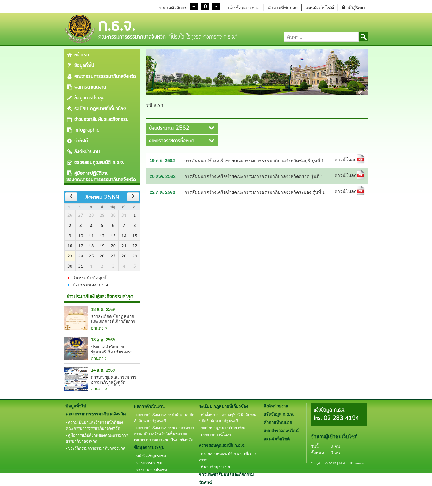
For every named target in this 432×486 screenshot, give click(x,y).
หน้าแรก (81, 55)
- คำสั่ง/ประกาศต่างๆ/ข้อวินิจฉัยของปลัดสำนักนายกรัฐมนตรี (228, 418)
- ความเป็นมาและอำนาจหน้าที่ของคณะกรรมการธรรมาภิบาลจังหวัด (94, 425)
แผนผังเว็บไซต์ (319, 7)
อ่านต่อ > (99, 328)
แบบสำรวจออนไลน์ (281, 430)
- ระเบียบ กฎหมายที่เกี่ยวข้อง (222, 428)
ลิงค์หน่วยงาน (87, 151)
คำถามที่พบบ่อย (283, 7)
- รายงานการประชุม (150, 470)
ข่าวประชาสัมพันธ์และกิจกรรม (101, 119)
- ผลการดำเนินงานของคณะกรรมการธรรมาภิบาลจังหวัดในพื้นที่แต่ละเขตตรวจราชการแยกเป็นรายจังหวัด (164, 434)
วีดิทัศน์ (81, 141)
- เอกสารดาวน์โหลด (215, 434)
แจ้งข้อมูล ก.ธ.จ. (244, 7)
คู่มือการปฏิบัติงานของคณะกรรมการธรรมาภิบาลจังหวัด (101, 176)
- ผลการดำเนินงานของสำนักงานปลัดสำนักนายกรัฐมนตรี (164, 418)
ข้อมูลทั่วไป (84, 65)
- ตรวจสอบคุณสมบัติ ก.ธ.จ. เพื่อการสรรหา (227, 456)
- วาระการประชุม (148, 463)
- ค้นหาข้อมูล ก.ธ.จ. (215, 466)
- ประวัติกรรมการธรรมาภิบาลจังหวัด (96, 448)
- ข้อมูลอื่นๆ (143, 477)
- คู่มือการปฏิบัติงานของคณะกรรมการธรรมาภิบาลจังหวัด (97, 438)
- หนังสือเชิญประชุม (150, 456)
